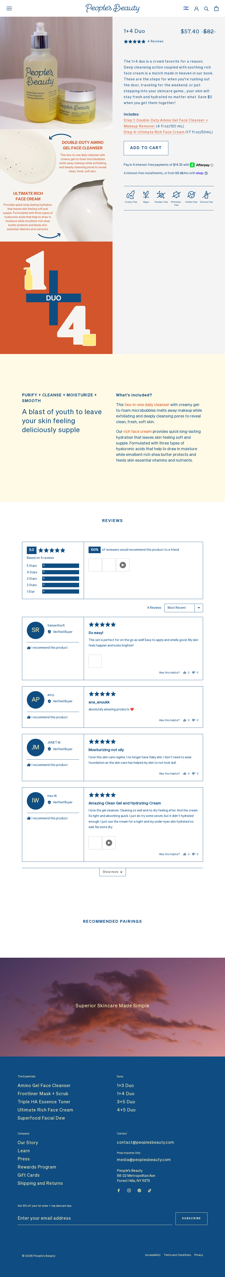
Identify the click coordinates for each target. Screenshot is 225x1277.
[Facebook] (118, 1190)
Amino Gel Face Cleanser (44, 1086)
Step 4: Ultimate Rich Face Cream (154, 132)
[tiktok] (149, 1190)
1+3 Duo (125, 1086)
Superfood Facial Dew (41, 1118)
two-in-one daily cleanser (147, 405)
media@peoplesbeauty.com (144, 1160)
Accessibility (152, 1255)
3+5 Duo (126, 1102)
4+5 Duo (126, 1110)
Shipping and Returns (40, 1183)
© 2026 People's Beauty (38, 1256)
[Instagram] (129, 1190)
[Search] (206, 8)
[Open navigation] (9, 8)
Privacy (198, 1255)
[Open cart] (216, 8)
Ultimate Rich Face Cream (45, 1110)
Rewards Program (37, 1167)
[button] (95, 565)
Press (24, 1159)
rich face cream (137, 432)
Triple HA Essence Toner (44, 1102)
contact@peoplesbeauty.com (145, 1143)
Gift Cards (29, 1175)
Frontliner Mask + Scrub (43, 1094)
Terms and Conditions (177, 1255)
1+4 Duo (126, 1094)
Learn (24, 1151)
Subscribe (191, 1218)
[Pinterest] (139, 1190)
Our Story (28, 1143)
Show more (110, 872)
